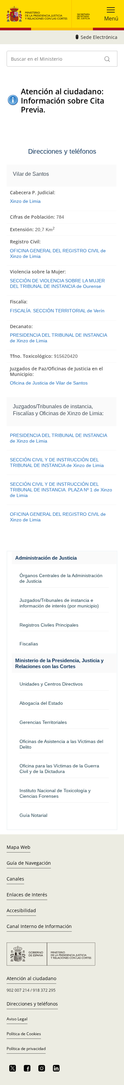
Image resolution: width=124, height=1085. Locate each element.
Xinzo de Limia (25, 201)
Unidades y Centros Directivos (51, 684)
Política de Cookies (24, 1034)
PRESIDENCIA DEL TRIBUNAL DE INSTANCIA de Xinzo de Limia (58, 337)
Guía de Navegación (29, 863)
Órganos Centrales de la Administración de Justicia (61, 578)
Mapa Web (18, 847)
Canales (15, 879)
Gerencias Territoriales (43, 722)
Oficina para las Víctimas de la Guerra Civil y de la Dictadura (59, 768)
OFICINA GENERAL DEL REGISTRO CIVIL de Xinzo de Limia (58, 253)
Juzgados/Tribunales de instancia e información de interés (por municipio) (59, 603)
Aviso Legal (17, 1019)
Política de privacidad (26, 1048)
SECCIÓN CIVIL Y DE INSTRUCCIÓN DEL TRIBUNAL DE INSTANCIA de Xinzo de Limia (57, 462)
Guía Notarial (33, 815)
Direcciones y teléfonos (32, 1004)
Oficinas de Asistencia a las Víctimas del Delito (61, 744)
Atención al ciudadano (31, 978)
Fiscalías (29, 643)
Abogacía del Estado (41, 703)
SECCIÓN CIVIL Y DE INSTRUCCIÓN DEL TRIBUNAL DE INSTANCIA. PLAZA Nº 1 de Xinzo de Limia (61, 489)
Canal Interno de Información (39, 926)
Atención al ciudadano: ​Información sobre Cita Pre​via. (63, 100)
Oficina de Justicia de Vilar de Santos (49, 383)
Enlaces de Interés (27, 894)
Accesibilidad (21, 910)
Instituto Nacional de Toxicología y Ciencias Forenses (55, 793)
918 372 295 (44, 990)
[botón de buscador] (107, 58)
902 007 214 (18, 990)
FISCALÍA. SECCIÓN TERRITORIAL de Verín (57, 310)
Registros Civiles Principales (49, 625)
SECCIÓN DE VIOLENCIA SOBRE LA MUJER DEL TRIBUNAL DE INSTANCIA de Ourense (57, 283)
